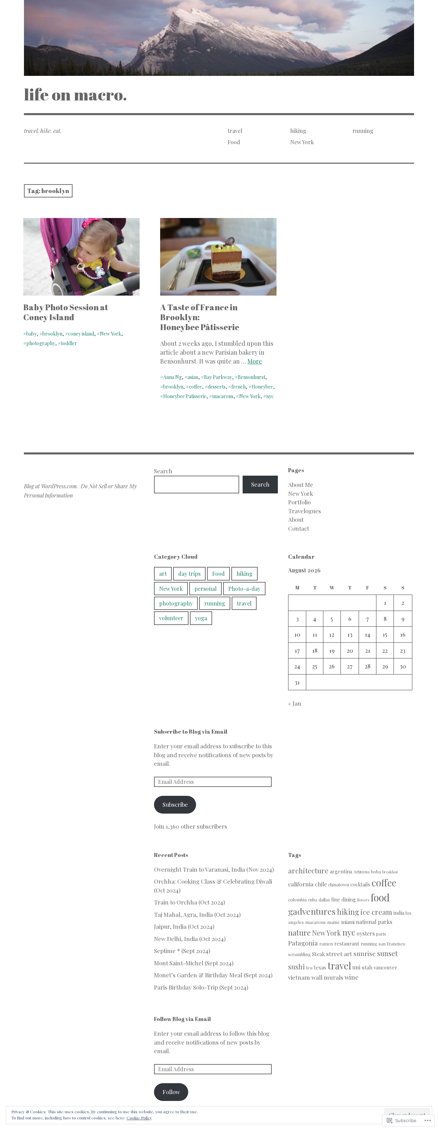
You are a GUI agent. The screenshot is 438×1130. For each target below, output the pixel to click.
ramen (326, 944)
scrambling (299, 954)
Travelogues (304, 511)
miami (348, 921)
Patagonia (303, 943)
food (380, 897)
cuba (312, 899)
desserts (217, 386)
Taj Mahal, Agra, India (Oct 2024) (197, 914)
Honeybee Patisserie (184, 396)
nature (299, 932)
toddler (69, 343)
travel (235, 130)
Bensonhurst (251, 377)
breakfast (390, 871)
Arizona (361, 871)
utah (367, 967)
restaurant (346, 943)
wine (352, 977)
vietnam (299, 977)
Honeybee (262, 386)
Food (234, 142)
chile (321, 884)
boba (376, 871)
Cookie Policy (139, 1117)
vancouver (385, 967)
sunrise (364, 953)
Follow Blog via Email (182, 1019)
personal (205, 588)
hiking (298, 130)
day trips (189, 573)
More (254, 361)
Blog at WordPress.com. (51, 486)
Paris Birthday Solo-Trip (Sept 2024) (201, 987)
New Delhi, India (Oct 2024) (190, 938)
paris (381, 934)
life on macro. (75, 94)
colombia (297, 899)
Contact (298, 528)
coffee (195, 386)
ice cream (376, 911)
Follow (171, 1091)
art (163, 573)
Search (163, 471)
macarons (222, 396)
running (362, 130)
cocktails (360, 884)
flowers (363, 899)
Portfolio (299, 502)
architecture (308, 870)
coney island (81, 333)
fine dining (343, 899)
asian (193, 377)
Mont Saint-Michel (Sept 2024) (193, 963)
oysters (366, 933)
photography (40, 343)
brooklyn (52, 333)
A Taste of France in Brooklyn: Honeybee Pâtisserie (199, 317)
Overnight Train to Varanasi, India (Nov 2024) (214, 869)
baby (31, 333)
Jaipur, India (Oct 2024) (184, 926)
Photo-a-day (244, 588)
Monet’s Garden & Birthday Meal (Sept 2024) (213, 975)
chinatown (338, 884)
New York (302, 142)
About (296, 519)
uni (356, 967)
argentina (341, 871)
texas (320, 967)
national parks (374, 921)
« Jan (294, 703)
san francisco (391, 944)
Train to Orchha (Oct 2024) (189, 902)
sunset (387, 953)
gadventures (312, 911)
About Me (300, 484)
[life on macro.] (219, 38)
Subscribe (175, 804)
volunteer (171, 618)
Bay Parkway (218, 377)
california (300, 884)
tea (309, 967)
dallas (324, 899)
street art (339, 953)
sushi (296, 966)
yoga (201, 618)
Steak (318, 954)
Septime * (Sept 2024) (182, 950)
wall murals (327, 977)
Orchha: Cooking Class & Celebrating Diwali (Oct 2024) (213, 885)
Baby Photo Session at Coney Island (65, 312)
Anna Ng (172, 377)
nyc (270, 396)
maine (333, 922)
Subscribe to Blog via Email (190, 731)
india (399, 912)
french (238, 386)
